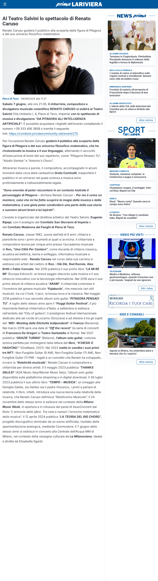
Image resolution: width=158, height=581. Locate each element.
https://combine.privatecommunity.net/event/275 (43, 133)
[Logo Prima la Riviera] (79, 4)
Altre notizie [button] (146, 120)
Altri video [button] (147, 288)
